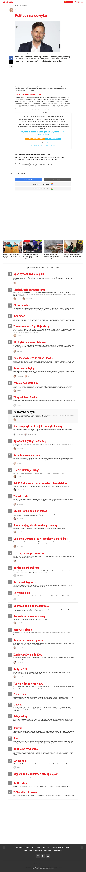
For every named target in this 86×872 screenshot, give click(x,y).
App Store (48, 159)
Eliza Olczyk (19, 298)
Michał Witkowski (20, 662)
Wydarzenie (20, 694)
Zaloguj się (48, 142)
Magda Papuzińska (20, 489)
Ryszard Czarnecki (20, 546)
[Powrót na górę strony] (82, 847)
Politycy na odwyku (24, 411)
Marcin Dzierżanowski (32, 434)
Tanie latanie (20, 496)
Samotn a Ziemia (23, 629)
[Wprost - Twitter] (43, 856)
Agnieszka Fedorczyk (20, 560)
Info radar (19, 315)
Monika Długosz (20, 575)
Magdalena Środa (20, 376)
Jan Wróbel (30, 376)
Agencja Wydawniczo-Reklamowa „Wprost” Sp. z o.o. (40, 863)
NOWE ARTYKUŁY (43, 145)
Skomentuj (58, 179)
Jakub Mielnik (19, 351)
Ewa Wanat (19, 463)
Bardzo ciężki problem (26, 567)
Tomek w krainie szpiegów (28, 683)
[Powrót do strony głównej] (4, 847)
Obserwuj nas (41, 184)
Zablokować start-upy (25, 382)
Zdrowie (33, 847)
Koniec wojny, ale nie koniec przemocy (35, 525)
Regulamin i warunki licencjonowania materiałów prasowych (33, 165)
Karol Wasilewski (20, 504)
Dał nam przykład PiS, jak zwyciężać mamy (37, 426)
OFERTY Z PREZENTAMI (53, 139)
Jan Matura (19, 767)
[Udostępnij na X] (11, 62)
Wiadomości (20, 847)
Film (15, 738)
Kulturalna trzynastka (25, 748)
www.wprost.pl (45, 868)
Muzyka (17, 704)
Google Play (54, 159)
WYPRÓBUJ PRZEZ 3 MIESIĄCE (35, 139)
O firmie (25, 850)
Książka (17, 728)
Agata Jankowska (20, 476)
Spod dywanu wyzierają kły (28, 273)
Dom (48, 847)
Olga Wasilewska (20, 434)
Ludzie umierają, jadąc (26, 469)
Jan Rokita (19, 390)
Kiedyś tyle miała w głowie (28, 640)
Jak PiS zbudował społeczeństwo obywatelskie (40, 483)
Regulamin (50, 850)
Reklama (45, 850)
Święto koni (20, 760)
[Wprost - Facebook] (38, 856)
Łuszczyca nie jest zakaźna (28, 553)
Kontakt (30, 850)
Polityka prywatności (58, 850)
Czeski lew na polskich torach (30, 510)
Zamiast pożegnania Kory (27, 654)
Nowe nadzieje (21, 592)
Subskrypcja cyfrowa (37, 850)
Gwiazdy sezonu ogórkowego (29, 616)
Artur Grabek (19, 405)
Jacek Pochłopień (20, 282)
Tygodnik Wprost (20, 173)
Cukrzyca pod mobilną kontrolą (31, 605)
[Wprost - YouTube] (48, 856)
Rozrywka (54, 847)
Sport (38, 847)
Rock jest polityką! (24, 368)
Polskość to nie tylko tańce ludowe (33, 357)
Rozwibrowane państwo (26, 455)
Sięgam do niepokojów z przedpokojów (35, 773)
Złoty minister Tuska (25, 397)
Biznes (27, 847)
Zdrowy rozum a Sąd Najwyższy (31, 326)
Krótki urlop (20, 783)
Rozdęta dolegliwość (25, 582)
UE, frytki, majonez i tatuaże (29, 342)
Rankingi (67, 847)
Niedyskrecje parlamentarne (29, 289)
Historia (60, 847)
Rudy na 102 (20, 669)
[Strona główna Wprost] (8, 2)
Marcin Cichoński (20, 647)
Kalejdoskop (20, 716)
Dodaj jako (40, 189)
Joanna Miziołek (29, 298)
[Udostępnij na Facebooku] (11, 58)
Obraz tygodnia (22, 305)
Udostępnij (29, 179)
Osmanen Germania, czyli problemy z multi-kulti (40, 538)
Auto (43, 847)
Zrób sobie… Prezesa (25, 792)
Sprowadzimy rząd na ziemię (29, 440)
